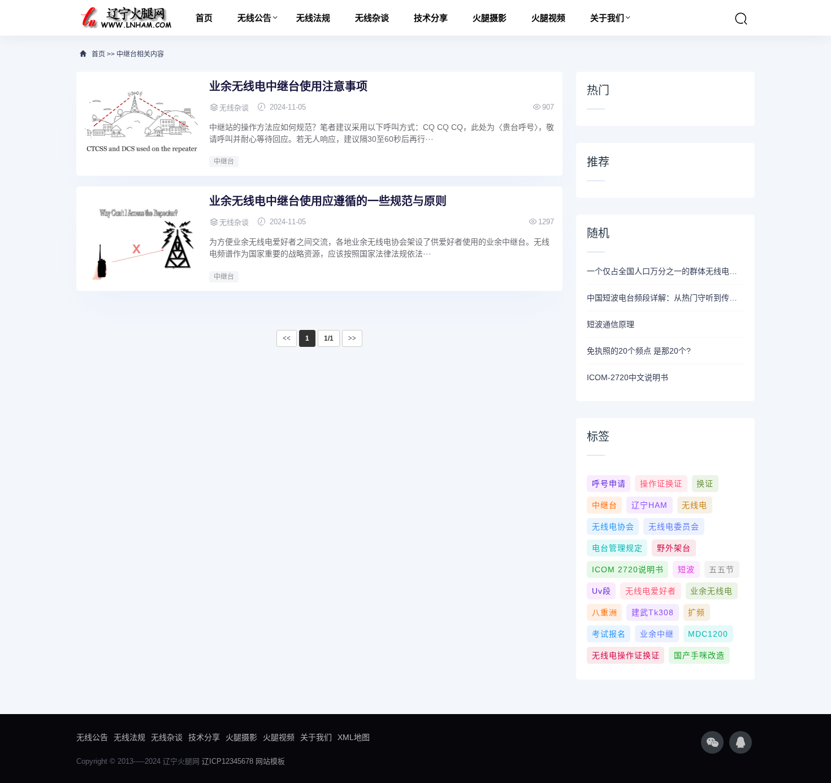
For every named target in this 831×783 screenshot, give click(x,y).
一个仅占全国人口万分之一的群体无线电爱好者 (665, 271)
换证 (704, 483)
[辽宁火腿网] (125, 18)
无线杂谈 (372, 18)
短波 (686, 569)
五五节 (721, 569)
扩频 (696, 612)
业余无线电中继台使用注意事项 (288, 86)
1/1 (329, 338)
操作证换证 (661, 483)
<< (287, 338)
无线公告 (254, 18)
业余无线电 (711, 590)
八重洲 (604, 612)
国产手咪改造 (699, 655)
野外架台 (674, 548)
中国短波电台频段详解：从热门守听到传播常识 (665, 297)
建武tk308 (652, 612)
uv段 (601, 590)
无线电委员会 (673, 526)
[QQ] (740, 742)
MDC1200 (708, 633)
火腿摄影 (490, 18)
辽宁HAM (649, 505)
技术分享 (431, 18)
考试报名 (609, 633)
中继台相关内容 (140, 54)
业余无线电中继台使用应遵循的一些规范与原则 (328, 201)
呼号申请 (609, 483)
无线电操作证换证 (626, 655)
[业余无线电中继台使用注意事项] (141, 122)
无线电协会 (613, 526)
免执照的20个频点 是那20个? (639, 350)
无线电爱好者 (650, 590)
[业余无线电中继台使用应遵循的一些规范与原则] (141, 237)
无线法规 (313, 18)
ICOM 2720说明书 (628, 569)
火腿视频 (548, 18)
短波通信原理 (610, 324)
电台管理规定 (617, 548)
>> (352, 338)
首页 (204, 18)
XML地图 (353, 737)
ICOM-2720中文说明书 (627, 377)
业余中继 (657, 633)
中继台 (224, 162)
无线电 (694, 505)
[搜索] (741, 18)
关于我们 (607, 18)
